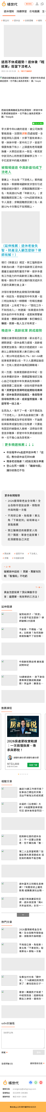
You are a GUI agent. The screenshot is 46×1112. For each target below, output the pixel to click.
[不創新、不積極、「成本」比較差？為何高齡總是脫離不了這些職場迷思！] (9, 633)
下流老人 (33, 553)
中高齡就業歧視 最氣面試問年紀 (31, 663)
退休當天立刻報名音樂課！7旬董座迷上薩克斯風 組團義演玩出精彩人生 (31, 887)
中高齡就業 (19, 558)
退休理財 (9, 11)
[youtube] (40, 1082)
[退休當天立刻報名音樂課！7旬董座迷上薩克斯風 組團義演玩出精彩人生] (9, 887)
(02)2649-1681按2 (20, 1092)
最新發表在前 (36, 1063)
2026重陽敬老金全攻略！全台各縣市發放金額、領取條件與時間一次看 (31, 933)
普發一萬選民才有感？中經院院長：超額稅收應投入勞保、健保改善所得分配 (31, 995)
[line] (35, 1082)
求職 (6, 558)
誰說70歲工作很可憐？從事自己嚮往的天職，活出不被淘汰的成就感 (31, 792)
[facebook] (30, 1082)
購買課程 (29, 4)
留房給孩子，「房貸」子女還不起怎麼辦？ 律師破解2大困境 (31, 617)
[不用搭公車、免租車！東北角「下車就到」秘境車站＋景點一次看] (9, 948)
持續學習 (22, 11)
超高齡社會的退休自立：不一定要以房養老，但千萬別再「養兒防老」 (31, 839)
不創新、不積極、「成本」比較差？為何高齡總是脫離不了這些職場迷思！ (31, 633)
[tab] (18, 774)
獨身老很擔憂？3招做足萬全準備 (25, 461)
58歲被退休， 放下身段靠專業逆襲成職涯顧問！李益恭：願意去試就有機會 (31, 680)
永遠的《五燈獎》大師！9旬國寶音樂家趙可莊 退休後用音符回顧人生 (31, 807)
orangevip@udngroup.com (24, 1089)
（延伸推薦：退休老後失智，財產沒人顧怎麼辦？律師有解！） (21, 250)
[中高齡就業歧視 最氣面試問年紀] (9, 665)
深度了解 (33, 764)
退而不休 (20, 553)
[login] (37, 3)
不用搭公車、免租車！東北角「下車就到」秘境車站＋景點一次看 (31, 948)
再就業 (7, 553)
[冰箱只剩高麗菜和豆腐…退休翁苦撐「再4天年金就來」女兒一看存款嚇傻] (9, 902)
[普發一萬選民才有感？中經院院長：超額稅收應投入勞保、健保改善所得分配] (9, 995)
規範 (3, 1052)
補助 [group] (40, 20)
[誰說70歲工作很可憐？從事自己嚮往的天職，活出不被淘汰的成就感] (9, 792)
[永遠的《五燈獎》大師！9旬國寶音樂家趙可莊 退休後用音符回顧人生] (9, 807)
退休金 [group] (17, 20)
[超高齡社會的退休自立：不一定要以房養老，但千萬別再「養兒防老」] (9, 839)
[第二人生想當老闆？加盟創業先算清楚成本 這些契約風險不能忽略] (9, 855)
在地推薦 (34, 11)
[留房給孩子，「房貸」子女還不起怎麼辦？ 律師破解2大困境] (9, 617)
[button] (42, 3)
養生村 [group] (6, 20)
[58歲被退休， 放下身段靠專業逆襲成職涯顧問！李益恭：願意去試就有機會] (9, 680)
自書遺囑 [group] (29, 20)
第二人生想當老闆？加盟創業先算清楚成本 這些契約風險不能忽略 (31, 855)
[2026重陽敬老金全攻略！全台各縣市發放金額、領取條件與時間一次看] (9, 933)
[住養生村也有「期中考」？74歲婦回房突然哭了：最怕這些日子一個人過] (9, 980)
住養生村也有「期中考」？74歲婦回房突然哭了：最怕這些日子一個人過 (31, 980)
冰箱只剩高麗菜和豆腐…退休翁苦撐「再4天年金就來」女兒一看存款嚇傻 (31, 902)
